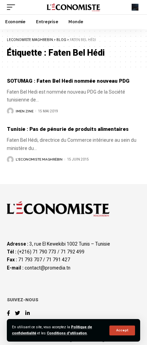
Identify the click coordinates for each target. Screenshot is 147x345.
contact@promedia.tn (47, 268)
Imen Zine (25, 111)
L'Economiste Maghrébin (39, 159)
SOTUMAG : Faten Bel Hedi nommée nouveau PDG (68, 81)
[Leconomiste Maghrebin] (73, 7)
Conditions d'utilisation (67, 333)
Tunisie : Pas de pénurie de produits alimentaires (68, 129)
